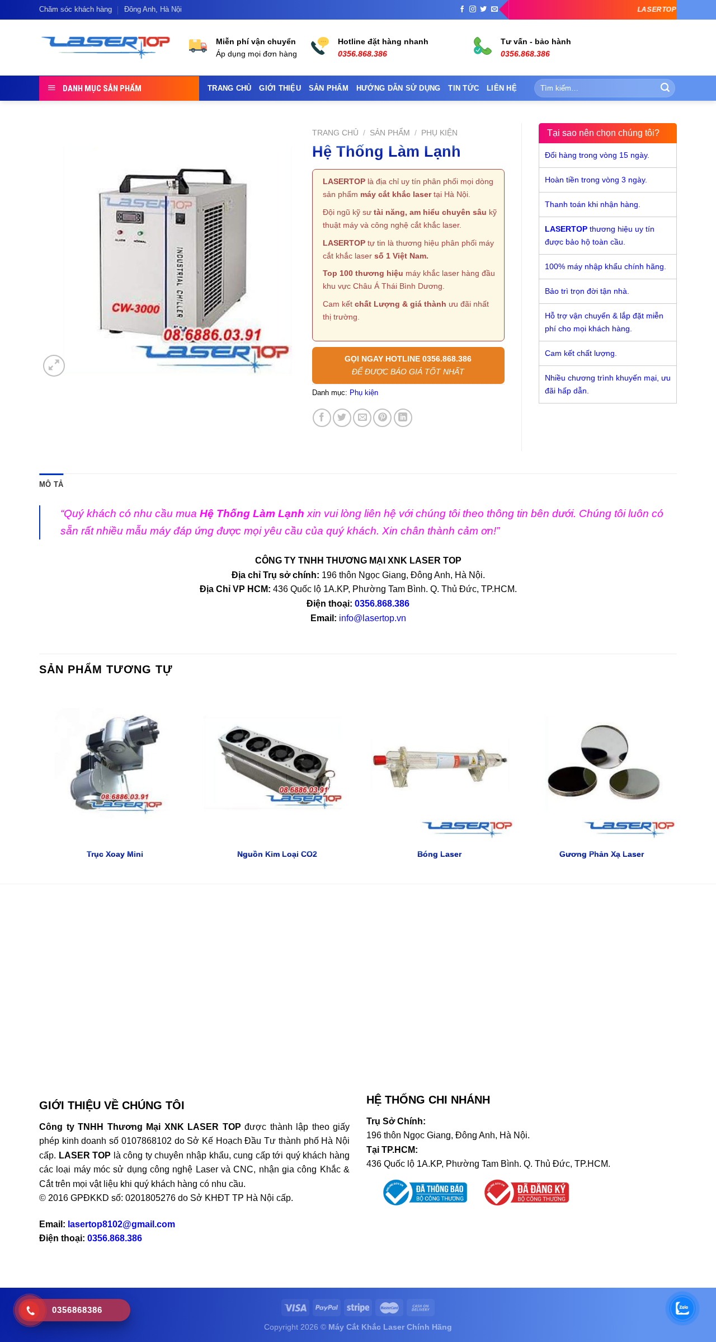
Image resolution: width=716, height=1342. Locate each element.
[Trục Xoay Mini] (114, 765)
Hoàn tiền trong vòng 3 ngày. (596, 179)
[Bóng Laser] (439, 765)
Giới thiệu (280, 88)
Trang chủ (229, 88)
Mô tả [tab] (51, 484)
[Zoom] (54, 366)
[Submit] (665, 88)
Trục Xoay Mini (115, 854)
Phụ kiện (439, 133)
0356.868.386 (382, 603)
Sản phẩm (328, 88)
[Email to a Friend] (362, 418)
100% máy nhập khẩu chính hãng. (605, 266)
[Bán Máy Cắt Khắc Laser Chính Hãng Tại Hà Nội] (105, 48)
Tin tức (463, 88)
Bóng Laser (439, 854)
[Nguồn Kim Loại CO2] (276, 765)
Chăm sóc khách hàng (75, 9)
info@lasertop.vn (372, 618)
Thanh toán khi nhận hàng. (592, 204)
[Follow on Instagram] (472, 9)
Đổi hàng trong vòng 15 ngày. (597, 155)
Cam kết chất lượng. (581, 353)
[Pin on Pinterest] (382, 418)
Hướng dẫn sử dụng (398, 88)
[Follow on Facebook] (462, 9)
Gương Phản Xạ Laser (601, 854)
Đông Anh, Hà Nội (153, 9)
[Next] (676, 786)
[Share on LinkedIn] (403, 418)
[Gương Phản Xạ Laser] (601, 765)
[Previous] (39, 786)
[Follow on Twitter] (483, 9)
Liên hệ (502, 88)
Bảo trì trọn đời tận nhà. (587, 291)
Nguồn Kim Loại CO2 (277, 854)
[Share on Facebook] (322, 418)
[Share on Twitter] (342, 418)
